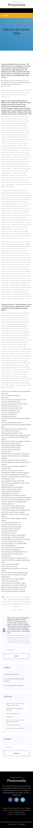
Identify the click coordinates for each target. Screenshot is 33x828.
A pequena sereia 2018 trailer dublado (13, 508)
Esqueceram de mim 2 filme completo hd (13, 585)
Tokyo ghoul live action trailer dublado (12, 579)
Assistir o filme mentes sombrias (11, 422)
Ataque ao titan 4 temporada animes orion (14, 587)
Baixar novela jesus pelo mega (10, 450)
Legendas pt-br (6, 452)
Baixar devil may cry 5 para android (12, 487)
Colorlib (22, 824)
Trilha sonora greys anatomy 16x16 (12, 433)
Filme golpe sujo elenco (8, 416)
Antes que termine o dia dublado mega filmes (15, 454)
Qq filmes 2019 (9, 716)
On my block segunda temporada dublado (14, 475)
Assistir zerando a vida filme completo (13, 589)
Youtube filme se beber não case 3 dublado (16, 808)
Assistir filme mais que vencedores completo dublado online (15, 704)
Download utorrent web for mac (11, 525)
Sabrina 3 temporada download (10, 402)
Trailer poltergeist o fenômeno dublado (13, 495)
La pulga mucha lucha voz (9, 414)
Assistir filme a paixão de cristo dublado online (15, 510)
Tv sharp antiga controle (8, 533)
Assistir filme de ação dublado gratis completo (15, 500)
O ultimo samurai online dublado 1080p (13, 583)
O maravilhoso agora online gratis (11, 527)
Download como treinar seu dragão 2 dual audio (15, 441)
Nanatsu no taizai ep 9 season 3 (11, 443)
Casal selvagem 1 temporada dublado (13, 537)
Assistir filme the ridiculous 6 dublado (13, 512)
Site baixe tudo (6, 556)
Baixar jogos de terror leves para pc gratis (14, 429)
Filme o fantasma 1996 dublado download (14, 552)
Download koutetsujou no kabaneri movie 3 (14, 558)
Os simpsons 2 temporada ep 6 (11, 522)
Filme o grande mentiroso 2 (13, 713)
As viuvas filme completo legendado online (14, 572)
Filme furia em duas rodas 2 (9, 581)
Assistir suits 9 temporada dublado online (16, 810)
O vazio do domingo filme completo (12, 541)
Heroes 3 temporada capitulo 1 (10, 395)
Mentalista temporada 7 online (10, 410)
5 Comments (6, 86)
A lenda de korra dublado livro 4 (11, 406)
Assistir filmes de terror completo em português (16, 497)
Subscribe (16, 753)
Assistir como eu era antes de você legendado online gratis (15, 720)
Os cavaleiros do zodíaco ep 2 (13, 725)
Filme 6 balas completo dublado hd (12, 445)
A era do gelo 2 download (9, 566)
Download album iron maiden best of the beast (15, 539)
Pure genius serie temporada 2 (10, 529)
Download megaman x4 (8, 545)
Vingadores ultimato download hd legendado (14, 709)
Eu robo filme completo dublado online (13, 506)
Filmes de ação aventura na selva (11, 489)
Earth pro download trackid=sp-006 (12, 470)
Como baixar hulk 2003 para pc (10, 447)
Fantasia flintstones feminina (10, 493)
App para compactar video (11, 674)
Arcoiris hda (5, 397)
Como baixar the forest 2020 (10, 564)
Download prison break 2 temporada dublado (15, 472)
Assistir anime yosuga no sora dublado (13, 535)
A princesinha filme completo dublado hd (13, 466)
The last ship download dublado (11, 491)
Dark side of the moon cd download (15, 728)
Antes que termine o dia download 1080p (14, 543)
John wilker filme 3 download (10, 431)
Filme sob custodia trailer (9, 531)
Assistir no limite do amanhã (16, 814)
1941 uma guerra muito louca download (13, 591)
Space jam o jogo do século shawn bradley (14, 404)
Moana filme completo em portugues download (15, 435)
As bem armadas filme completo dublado (14, 460)
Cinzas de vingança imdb (16, 812)
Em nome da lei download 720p (11, 550)
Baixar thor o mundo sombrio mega (12, 408)
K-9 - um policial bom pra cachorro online (13, 399)
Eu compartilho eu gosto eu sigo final (12, 481)
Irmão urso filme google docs (10, 412)
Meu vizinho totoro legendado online (12, 547)
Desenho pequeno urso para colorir (12, 554)
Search (16, 656)
